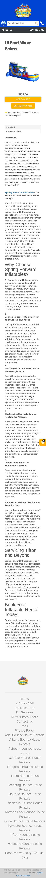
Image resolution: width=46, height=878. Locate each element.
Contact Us (25, 721)
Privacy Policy (25, 730)
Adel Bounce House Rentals (24, 735)
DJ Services (24, 712)
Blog (24, 857)
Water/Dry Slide (16, 148)
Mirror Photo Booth (24, 717)
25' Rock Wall (25, 703)
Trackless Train (24, 708)
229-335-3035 (37, 30)
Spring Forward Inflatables (19, 192)
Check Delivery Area (23, 106)
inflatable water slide (16, 151)
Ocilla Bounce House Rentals (24, 821)
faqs (24, 726)
